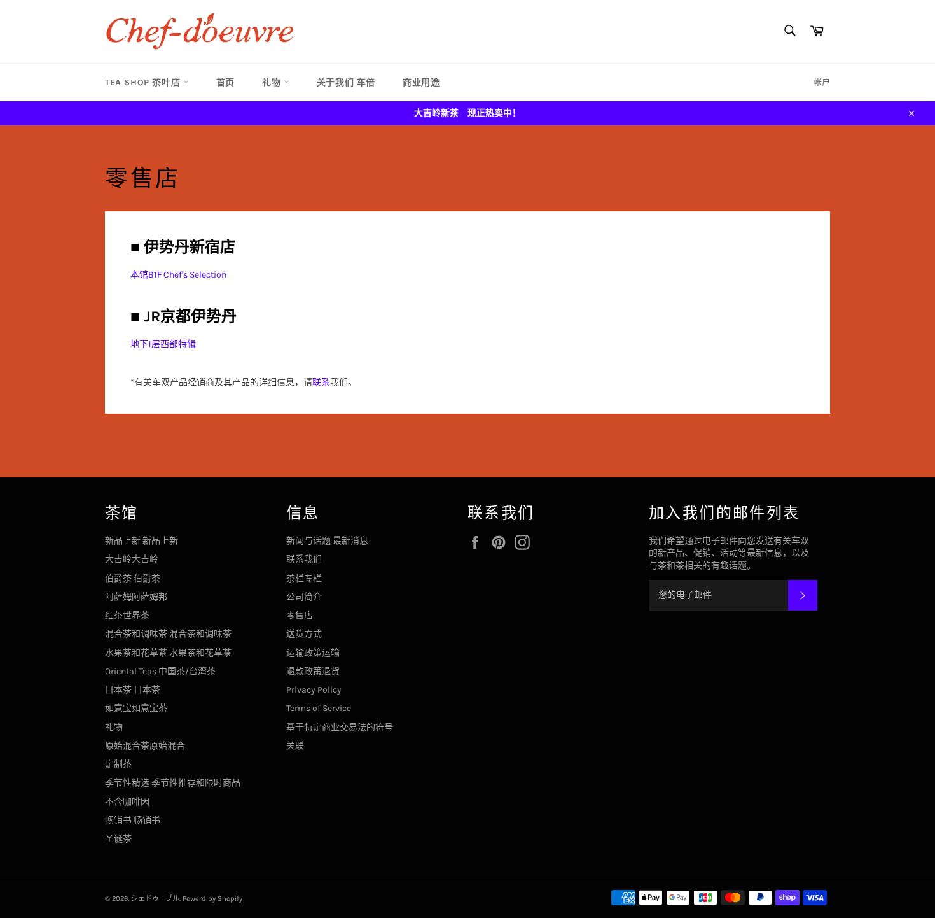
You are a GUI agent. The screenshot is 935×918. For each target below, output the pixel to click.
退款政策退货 (313, 671)
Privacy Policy (314, 689)
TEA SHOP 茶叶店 (144, 82)
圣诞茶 (118, 838)
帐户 (822, 82)
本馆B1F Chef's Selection (178, 274)
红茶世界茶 (127, 615)
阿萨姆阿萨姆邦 (136, 596)
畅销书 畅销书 (132, 820)
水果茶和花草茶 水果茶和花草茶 (168, 652)
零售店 (299, 615)
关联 (295, 745)
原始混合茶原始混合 (145, 745)
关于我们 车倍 (346, 82)
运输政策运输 (313, 652)
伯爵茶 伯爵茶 (132, 578)
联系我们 (304, 559)
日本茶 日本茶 (132, 689)
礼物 (273, 82)
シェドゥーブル (155, 898)
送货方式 (304, 633)
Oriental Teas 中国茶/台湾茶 (160, 671)
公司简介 (304, 596)
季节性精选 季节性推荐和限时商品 (172, 782)
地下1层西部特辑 (163, 344)
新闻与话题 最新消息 (327, 540)
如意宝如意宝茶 (136, 708)
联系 (321, 382)
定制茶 (118, 764)
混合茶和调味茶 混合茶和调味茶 (168, 633)
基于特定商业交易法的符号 (339, 727)
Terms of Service (318, 708)
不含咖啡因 (127, 801)
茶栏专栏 (304, 578)
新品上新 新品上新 (141, 540)
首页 (225, 82)
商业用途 (421, 82)
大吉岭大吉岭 (131, 559)
